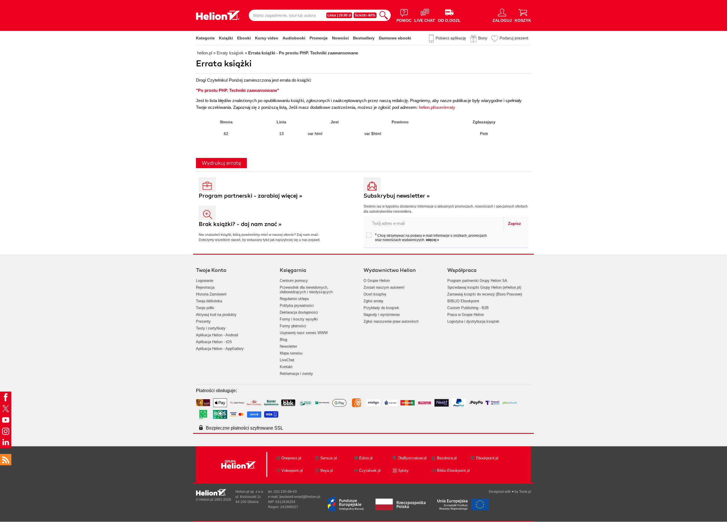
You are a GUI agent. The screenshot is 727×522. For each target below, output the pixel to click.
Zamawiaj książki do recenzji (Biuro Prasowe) (484, 294)
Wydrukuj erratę (221, 163)
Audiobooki (294, 38)
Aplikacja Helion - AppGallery (220, 348)
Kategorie (205, 38)
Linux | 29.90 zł (339, 15)
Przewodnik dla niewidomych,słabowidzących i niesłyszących (306, 289)
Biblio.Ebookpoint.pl (453, 470)
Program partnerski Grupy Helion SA (477, 280)
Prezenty (203, 321)
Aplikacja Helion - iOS (214, 342)
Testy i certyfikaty (210, 328)
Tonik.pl (525, 492)
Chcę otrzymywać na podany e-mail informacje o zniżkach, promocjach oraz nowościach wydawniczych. (431, 237)
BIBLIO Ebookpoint (463, 301)
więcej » (432, 240)
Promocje (319, 38)
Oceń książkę (375, 294)
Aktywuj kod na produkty (216, 314)
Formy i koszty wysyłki (299, 319)
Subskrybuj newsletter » (397, 195)
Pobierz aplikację (451, 38)
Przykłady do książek (381, 308)
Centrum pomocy (294, 280)
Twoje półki (205, 308)
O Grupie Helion (377, 280)
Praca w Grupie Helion (465, 314)
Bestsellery (364, 38)
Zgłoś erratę (373, 301)
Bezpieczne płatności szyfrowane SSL (244, 428)
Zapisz (514, 223)
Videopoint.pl (292, 470)
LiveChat (287, 360)
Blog (283, 339)
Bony (482, 38)
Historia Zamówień (211, 294)
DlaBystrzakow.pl (412, 458)
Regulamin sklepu (294, 299)
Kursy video (266, 38)
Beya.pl (326, 470)
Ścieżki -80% (365, 15)
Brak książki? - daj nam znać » (240, 224)
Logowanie (204, 280)
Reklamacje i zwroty (296, 373)
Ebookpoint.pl (487, 458)
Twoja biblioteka (209, 301)
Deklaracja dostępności (299, 312)
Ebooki (244, 38)
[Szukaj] (384, 15)
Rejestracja (205, 287)
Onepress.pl (291, 458)
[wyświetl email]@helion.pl (299, 497)
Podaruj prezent (514, 38)
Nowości (340, 38)
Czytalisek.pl (370, 470)
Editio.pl (366, 458)
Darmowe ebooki (395, 38)
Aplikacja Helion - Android (217, 335)
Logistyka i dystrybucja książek (473, 321)
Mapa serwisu (291, 353)
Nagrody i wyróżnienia (382, 314)
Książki (226, 38)
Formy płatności (293, 326)
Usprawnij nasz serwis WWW (304, 333)
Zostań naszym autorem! (384, 287)
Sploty (403, 470)
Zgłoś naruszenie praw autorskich (391, 321)
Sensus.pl (328, 458)
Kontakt (286, 367)
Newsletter (288, 346)
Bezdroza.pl (447, 458)
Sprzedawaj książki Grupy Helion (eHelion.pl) (484, 287)
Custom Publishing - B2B (468, 308)
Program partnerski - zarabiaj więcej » (250, 195)
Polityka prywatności (297, 305)
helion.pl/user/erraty (437, 107)
